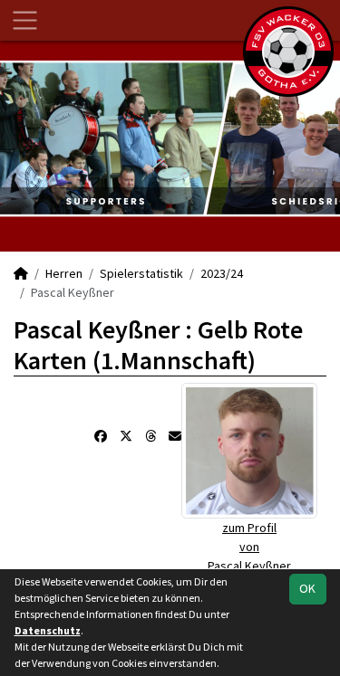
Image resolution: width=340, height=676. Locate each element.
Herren (64, 273)
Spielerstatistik (141, 273)
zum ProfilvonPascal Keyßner (249, 546)
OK (307, 588)
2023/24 (221, 273)
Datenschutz (48, 630)
